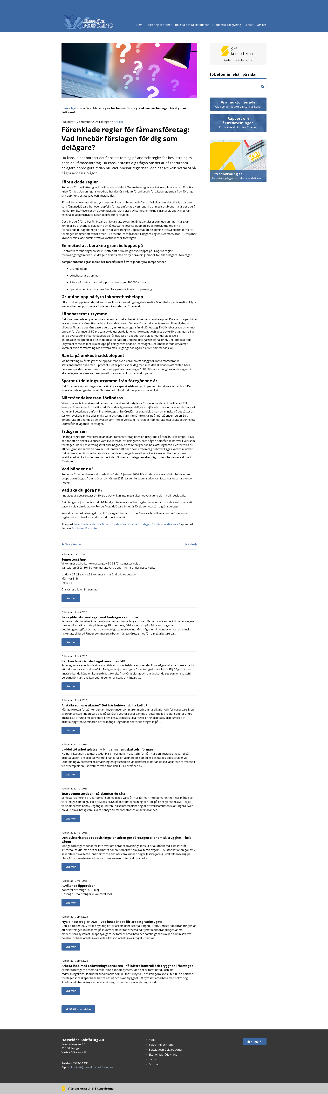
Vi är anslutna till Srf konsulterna (90, 1088)
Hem (139, 25)
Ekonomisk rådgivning (226, 25)
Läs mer (71, 598)
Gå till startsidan (79, 1009)
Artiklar (118, 122)
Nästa (189, 544)
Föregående (72, 544)
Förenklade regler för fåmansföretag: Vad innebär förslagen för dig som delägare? (127, 524)
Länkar (249, 25)
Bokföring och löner (159, 25)
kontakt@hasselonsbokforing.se (92, 1067)
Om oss (261, 25)
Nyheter (77, 108)
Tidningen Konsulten (84, 528)
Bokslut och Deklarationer (192, 25)
